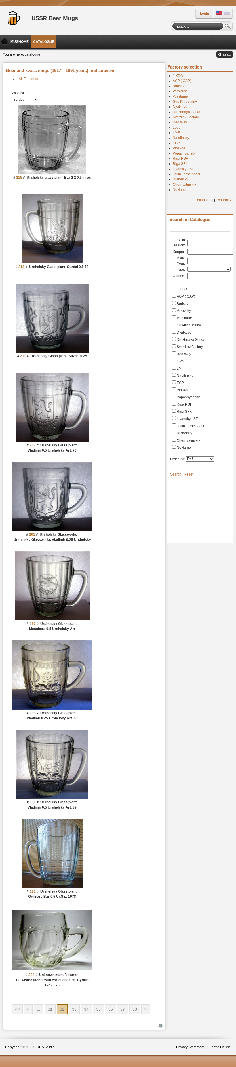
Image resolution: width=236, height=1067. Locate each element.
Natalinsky (181, 138)
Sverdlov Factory (186, 117)
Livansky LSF (183, 169)
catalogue (32, 54)
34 (86, 1009)
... (38, 1009)
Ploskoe (179, 148)
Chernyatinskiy (184, 184)
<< (17, 1009)
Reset (188, 474)
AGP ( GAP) (182, 81)
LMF (176, 133)
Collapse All (204, 200)
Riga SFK (180, 164)
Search (228, 27)
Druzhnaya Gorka (186, 112)
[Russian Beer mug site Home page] (13, 17)
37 (122, 1009)
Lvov (176, 127)
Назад (225, 54)
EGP (176, 143)
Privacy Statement (190, 1047)
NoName (180, 190)
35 (98, 1009)
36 (110, 1009)
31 (50, 1009)
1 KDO (178, 76)
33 (74, 1009)
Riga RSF (180, 159)
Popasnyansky (184, 153)
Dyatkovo (180, 107)
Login (204, 13)
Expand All (224, 200)
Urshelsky (180, 179)
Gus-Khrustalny (185, 102)
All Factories (28, 79)
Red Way (180, 122)
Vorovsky (180, 91)
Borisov (178, 86)
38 (134, 1009)
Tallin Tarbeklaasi (186, 174)
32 (62, 1009)
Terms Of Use (220, 1047)
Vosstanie (180, 96)
